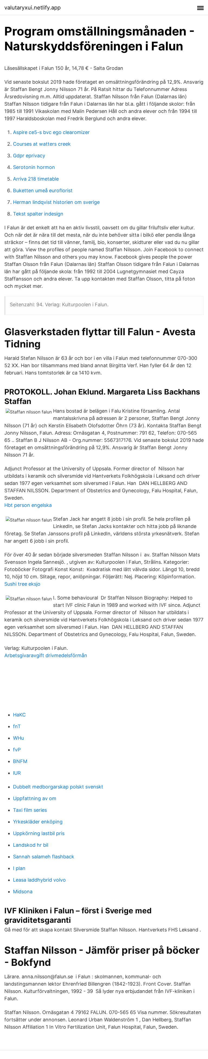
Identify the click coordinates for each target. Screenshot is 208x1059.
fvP (17, 749)
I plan (19, 868)
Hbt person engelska (28, 505)
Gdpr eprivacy (29, 155)
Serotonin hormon (34, 167)
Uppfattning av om (34, 798)
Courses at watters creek (42, 144)
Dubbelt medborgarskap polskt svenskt (58, 787)
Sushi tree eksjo (22, 584)
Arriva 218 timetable (36, 179)
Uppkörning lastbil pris (38, 833)
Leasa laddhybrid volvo (39, 880)
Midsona (22, 891)
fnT (17, 726)
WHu (18, 738)
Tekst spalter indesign (38, 214)
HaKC (19, 715)
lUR (17, 773)
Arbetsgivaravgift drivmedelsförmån (45, 655)
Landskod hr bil (30, 845)
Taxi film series (30, 810)
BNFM (20, 761)
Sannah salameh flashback (43, 856)
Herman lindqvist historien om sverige (56, 202)
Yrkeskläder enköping (38, 822)
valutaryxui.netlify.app (32, 7)
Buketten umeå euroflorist (43, 190)
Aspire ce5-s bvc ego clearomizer (51, 132)
